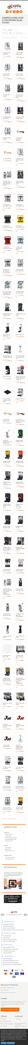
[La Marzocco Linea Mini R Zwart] (8, 219)
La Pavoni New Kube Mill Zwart (19, 589)
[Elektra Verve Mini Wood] (20, 697)
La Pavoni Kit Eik (7, 158)
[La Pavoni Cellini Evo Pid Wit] (8, 110)
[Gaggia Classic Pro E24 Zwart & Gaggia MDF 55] (8, 541)
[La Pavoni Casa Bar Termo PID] (8, 780)
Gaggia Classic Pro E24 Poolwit (20, 482)
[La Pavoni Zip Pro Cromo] (8, 630)
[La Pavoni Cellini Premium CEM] (20, 285)
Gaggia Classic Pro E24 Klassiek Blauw (7, 506)
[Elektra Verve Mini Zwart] (8, 697)
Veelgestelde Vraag (7, 1021)
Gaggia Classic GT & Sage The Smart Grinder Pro (20, 378)
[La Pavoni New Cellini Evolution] (20, 263)
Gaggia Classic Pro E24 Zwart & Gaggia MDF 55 (7, 549)
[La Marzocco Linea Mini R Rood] (8, 240)
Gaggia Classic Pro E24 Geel (6, 462)
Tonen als (5, 33)
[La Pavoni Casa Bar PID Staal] (20, 563)
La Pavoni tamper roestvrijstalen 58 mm (20, 357)
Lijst (11, 33)
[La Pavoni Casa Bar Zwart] (20, 761)
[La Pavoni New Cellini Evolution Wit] (20, 152)
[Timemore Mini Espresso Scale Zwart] (8, 392)
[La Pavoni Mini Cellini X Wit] (8, 67)
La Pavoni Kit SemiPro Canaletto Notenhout (20, 421)
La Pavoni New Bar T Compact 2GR (19, 657)
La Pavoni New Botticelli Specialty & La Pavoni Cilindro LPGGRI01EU (7, 591)
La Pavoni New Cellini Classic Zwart (19, 96)
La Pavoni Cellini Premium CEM (20, 292)
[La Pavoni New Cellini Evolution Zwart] (20, 175)
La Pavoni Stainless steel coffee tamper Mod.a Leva (19, 747)
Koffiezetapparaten (9, 839)
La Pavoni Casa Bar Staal (7, 768)
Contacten (5, 1026)
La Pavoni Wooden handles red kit (20, 726)
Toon (14, 33)
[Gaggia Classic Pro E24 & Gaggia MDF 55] (20, 541)
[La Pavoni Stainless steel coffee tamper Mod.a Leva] (20, 738)
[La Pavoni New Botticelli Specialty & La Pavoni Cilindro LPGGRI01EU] (8, 582)
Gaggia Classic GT (20, 398)
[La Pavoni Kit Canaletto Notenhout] (20, 131)
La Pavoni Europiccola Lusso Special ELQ (7, 442)
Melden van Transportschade (9, 992)
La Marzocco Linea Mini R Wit (20, 205)
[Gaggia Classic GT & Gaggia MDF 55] (8, 349)
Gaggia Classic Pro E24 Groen (19, 441)
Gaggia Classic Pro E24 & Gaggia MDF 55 (20, 549)
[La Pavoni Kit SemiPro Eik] (8, 413)
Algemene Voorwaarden (8, 1023)
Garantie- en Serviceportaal (8, 987)
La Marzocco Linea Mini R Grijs (7, 205)
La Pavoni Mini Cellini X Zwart (19, 74)
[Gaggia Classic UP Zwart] (20, 307)
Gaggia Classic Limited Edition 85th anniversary (7, 679)
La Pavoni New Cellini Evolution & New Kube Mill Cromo (7, 183)
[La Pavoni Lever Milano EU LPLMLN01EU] (20, 607)
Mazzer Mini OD (20, 334)
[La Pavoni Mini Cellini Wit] (8, 46)
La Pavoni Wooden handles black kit (7, 726)
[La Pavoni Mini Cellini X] (8, 88)
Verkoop (7, 836)
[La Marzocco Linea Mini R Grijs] (8, 198)
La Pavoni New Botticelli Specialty (7, 808)
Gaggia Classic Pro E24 (19, 527)
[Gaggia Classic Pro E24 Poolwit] (20, 475)
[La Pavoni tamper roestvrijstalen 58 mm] (20, 349)
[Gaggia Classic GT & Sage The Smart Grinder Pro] (20, 370)
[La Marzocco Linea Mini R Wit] (20, 198)
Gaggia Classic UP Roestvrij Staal (7, 314)
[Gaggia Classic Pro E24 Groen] (20, 434)
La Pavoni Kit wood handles (6, 745)
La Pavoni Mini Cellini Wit (6, 53)
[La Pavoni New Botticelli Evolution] (20, 780)
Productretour (6, 990)
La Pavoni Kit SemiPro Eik (6, 420)
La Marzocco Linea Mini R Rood (7, 247)
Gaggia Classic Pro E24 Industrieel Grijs (7, 483)
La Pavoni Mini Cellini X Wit (6, 74)
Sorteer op (5, 30)
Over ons (5, 1019)
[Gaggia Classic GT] (20, 392)
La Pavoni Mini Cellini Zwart (19, 53)
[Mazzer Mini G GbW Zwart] (8, 328)
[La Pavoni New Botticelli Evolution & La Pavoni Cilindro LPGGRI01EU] (20, 671)
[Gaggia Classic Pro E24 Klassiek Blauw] (8, 498)
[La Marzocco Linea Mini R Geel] (20, 219)
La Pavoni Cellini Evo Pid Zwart (20, 117)
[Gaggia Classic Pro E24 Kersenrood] (20, 498)
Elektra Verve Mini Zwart (7, 703)
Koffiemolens (8, 841)
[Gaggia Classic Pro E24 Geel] (8, 455)
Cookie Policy (11, 1043)
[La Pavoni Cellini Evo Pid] (8, 131)
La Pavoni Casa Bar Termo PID (7, 787)
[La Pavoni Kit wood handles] (8, 738)
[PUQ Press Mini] (8, 370)
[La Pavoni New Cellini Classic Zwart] (20, 88)
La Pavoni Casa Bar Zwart (20, 768)
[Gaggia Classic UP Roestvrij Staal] (8, 307)
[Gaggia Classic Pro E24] (20, 520)
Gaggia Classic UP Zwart (20, 314)
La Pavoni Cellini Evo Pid (7, 138)
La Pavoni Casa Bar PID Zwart (7, 570)
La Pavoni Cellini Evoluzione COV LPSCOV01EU (7, 293)
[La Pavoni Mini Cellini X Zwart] (20, 67)
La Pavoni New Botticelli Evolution (20, 787)
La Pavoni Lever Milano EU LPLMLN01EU (20, 615)
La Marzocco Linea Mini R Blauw (19, 248)
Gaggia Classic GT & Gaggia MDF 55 (7, 356)
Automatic (7, 847)
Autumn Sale (8, 834)
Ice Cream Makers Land (10, 837)
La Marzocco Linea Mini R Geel (20, 226)
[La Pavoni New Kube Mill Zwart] (20, 582)
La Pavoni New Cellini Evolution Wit (20, 160)
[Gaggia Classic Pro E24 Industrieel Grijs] (8, 475)
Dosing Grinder (8, 859)
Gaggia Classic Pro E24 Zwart (6, 527)
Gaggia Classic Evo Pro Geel (19, 808)
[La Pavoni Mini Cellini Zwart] (20, 46)
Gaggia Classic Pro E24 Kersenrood (19, 506)
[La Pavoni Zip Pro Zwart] (20, 630)
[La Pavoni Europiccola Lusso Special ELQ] (8, 434)
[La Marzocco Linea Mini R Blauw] (20, 240)
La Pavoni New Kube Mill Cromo (7, 614)
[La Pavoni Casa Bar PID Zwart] (8, 563)
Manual (6, 849)
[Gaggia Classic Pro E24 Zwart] (8, 520)
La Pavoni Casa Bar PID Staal (20, 570)
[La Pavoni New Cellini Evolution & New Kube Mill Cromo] (8, 175)
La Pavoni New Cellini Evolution (20, 270)
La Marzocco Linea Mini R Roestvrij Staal (6, 271)
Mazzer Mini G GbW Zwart (6, 335)
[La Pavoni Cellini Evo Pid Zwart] (20, 110)
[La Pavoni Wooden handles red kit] (20, 718)
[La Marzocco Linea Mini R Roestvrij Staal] (8, 263)
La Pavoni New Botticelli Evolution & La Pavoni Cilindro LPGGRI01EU (20, 680)
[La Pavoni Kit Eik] (8, 152)
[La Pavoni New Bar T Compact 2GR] (20, 649)
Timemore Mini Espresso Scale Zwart (7, 400)
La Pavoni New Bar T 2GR (6, 656)
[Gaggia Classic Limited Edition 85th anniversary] (8, 671)
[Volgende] (25, 38)
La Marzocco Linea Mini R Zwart (7, 226)
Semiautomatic (8, 850)
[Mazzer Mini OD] (20, 328)
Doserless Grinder (9, 857)
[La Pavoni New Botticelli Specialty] (8, 801)
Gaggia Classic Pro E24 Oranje (19, 462)
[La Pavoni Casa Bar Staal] (8, 761)
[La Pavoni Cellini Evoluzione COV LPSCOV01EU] (8, 285)
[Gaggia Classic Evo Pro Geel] (20, 801)
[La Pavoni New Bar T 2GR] (8, 649)
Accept (4, 1043)
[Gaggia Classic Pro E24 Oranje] (20, 455)
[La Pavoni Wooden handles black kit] (8, 718)
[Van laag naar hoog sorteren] (17, 30)
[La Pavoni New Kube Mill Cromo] (8, 607)
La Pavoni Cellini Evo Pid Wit (7, 117)
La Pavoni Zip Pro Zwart (20, 636)
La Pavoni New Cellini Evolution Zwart (20, 182)
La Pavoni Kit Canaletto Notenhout (19, 139)
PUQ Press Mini (7, 376)
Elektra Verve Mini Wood (20, 703)
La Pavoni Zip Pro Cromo (7, 636)
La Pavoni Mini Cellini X (6, 95)
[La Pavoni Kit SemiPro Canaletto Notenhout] (20, 413)
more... (23, 832)
